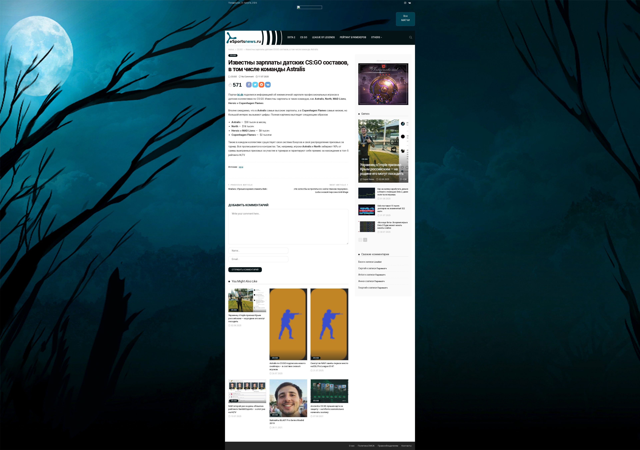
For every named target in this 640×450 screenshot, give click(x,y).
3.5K (405, 179)
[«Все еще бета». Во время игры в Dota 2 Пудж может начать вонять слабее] (366, 226)
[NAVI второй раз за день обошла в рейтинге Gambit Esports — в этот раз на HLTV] (247, 391)
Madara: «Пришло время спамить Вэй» (247, 189)
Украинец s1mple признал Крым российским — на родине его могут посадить (246, 318)
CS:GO (303, 37)
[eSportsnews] (253, 38)
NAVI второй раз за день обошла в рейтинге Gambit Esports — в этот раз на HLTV (246, 409)
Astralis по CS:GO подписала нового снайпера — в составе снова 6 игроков (288, 366)
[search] (410, 37)
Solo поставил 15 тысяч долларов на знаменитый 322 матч (391, 209)
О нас (351, 445)
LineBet (378, 262)
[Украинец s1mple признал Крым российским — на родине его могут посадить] (247, 300)
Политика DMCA (366, 445)
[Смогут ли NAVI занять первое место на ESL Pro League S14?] (329, 324)
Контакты (407, 445)
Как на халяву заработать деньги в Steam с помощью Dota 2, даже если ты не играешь (393, 192)
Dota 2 (291, 37)
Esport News (368, 179)
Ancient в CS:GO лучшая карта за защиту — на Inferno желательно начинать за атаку (327, 409)
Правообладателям (388, 445)
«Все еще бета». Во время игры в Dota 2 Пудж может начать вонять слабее (393, 225)
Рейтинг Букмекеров (353, 37)
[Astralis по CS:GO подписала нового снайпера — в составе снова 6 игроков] (288, 324)
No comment (248, 77)
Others (375, 37)
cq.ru (241, 167)
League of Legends (323, 37)
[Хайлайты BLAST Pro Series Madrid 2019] (288, 398)
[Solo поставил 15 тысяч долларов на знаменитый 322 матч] (366, 209)
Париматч (381, 268)
